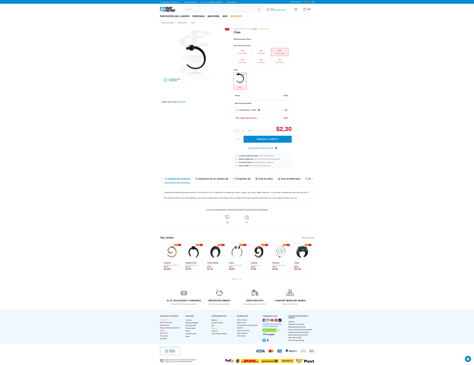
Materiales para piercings (296, 327)
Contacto (291, 322)
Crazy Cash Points (243, 330)
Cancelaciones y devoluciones (247, 325)
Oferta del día (164, 325)
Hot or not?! (164, 333)
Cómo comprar (242, 320)
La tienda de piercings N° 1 (170, 2)
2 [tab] (236, 279)
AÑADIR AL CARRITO (268, 139)
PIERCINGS (198, 16)
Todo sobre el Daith (294, 338)
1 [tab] (233, 279)
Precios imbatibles (190, 2)
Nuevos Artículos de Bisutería (170, 328)
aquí (295, 198)
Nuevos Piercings (166, 322)
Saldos (162, 330)
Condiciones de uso (170, 360)
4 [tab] (240, 279)
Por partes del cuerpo (174, 16)
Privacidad (182, 360)
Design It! (236, 16)
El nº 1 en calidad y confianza (212, 2)
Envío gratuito (232, 2)
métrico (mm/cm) (296, 2)
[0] (296, 9)
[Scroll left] (312, 178)
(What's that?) (179, 102)
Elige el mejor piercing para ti (298, 335)
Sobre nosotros (242, 333)
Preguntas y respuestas (296, 324)
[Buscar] (259, 9)
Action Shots (241, 336)
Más (225, 16)
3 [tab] (238, 279)
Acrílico (255, 29)
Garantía (240, 328)
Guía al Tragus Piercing (296, 340)
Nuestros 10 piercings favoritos (298, 332)
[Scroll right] (161, 178)
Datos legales (191, 360)
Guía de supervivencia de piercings (300, 329)
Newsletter (163, 339)
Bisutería (214, 16)
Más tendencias (308, 238)
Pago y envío (241, 322)
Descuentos (164, 336)
